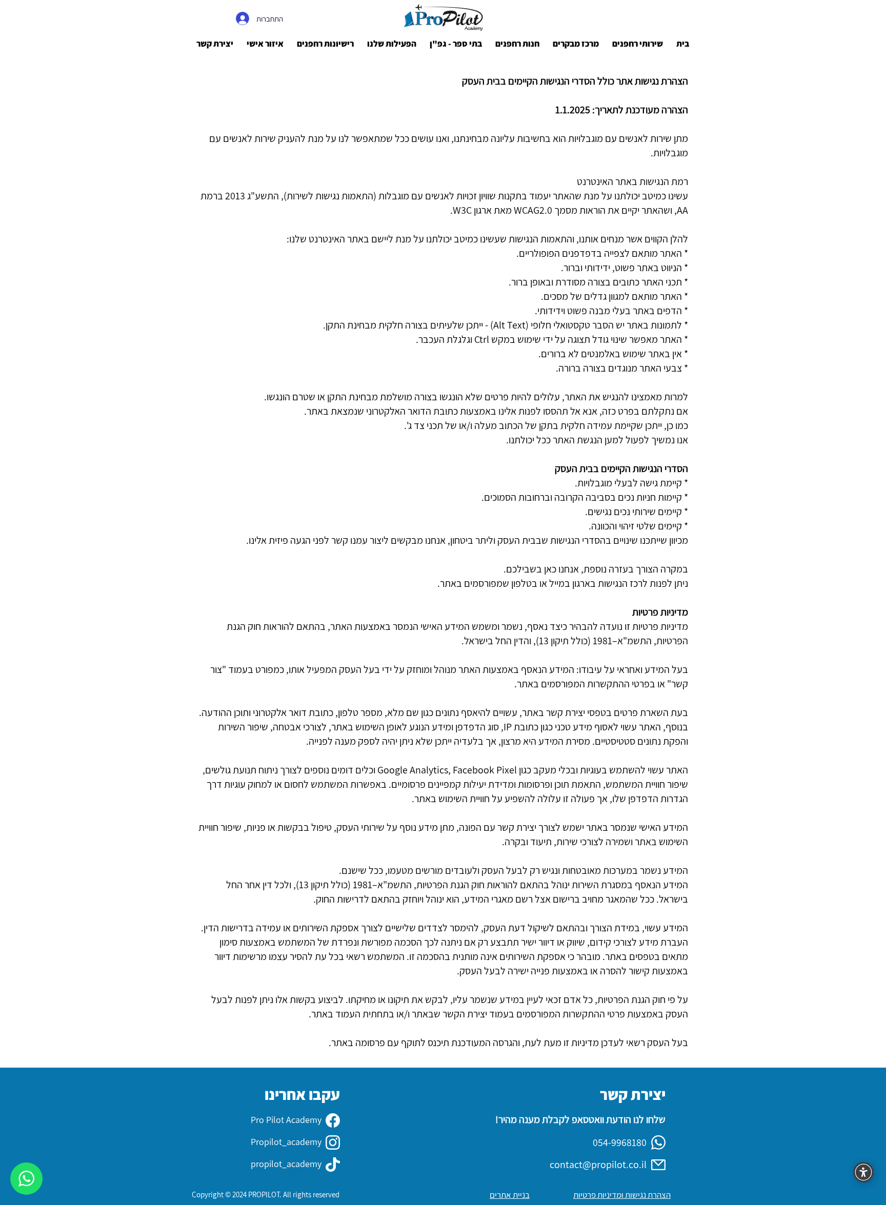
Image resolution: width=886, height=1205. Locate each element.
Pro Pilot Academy (286, 1120)
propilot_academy (286, 1164)
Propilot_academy (286, 1142)
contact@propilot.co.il (598, 1164)
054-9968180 (620, 1142)
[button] (265, 43)
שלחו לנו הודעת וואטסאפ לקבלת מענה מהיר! (580, 1119)
